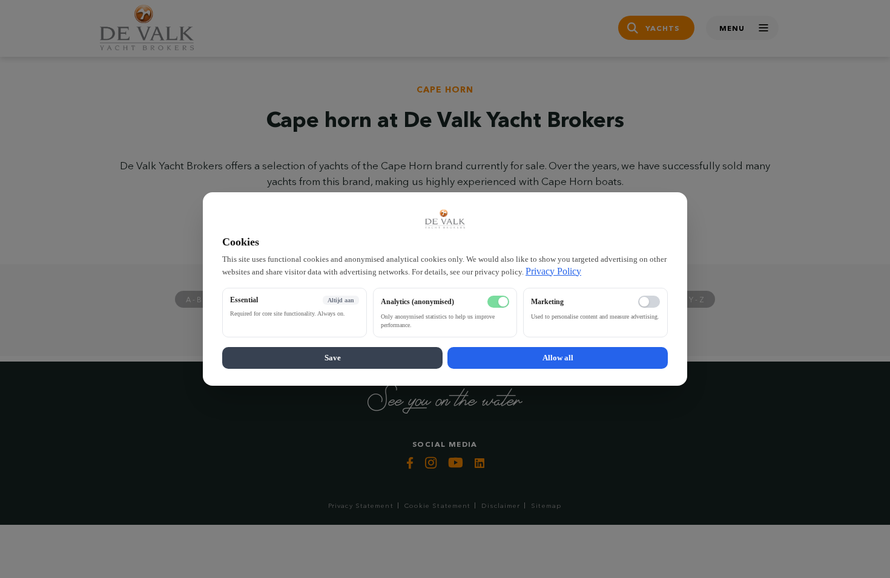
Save (333, 357)
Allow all (557, 357)
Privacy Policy (553, 271)
